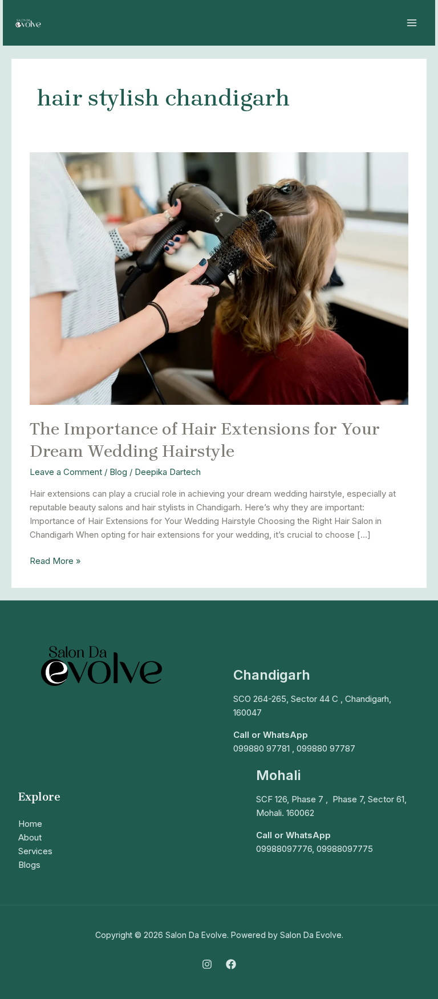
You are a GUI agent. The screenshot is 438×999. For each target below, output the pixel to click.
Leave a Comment (66, 471)
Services (35, 851)
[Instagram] (207, 964)
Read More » (55, 560)
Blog (118, 471)
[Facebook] (231, 964)
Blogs (29, 864)
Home (30, 823)
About (30, 837)
